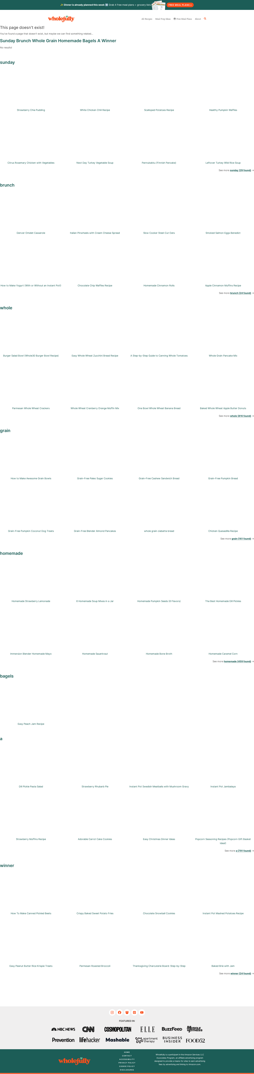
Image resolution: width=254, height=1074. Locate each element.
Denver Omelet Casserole (31, 233)
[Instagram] (112, 1012)
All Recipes (147, 19)
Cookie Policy (127, 1066)
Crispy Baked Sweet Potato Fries (95, 913)
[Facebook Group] (127, 1012)
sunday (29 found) (240, 170)
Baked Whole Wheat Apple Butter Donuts (223, 408)
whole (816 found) (240, 416)
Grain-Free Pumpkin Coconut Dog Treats (31, 531)
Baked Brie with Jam (223, 966)
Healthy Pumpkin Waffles (223, 110)
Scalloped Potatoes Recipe (159, 110)
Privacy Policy (127, 1063)
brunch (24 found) (240, 293)
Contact (127, 1056)
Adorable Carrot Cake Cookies (95, 839)
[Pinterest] (134, 1012)
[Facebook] (119, 1012)
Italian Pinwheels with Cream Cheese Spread (95, 233)
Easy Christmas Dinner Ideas (159, 839)
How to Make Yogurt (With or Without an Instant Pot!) (31, 285)
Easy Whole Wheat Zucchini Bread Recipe (95, 355)
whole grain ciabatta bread (159, 531)
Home (127, 1052)
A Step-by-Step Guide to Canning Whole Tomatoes (159, 355)
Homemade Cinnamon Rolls (159, 285)
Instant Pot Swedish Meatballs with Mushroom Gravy (159, 786)
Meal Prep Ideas (163, 19)
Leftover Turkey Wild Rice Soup (223, 162)
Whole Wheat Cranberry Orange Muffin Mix (95, 408)
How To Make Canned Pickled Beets (31, 913)
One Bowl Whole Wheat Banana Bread (159, 408)
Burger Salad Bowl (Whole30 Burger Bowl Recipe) (31, 355)
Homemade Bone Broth (159, 653)
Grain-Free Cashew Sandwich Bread (159, 478)
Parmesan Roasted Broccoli (95, 966)
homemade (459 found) (237, 661)
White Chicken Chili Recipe (95, 110)
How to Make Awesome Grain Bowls (31, 478)
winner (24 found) (240, 973)
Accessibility (127, 1059)
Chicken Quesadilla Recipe (223, 531)
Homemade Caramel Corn (223, 653)
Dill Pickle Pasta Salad (31, 786)
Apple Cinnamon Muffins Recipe (223, 285)
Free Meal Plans (184, 19)
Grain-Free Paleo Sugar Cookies (95, 478)
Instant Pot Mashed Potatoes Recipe (223, 913)
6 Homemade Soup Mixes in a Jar (95, 601)
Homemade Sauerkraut (95, 653)
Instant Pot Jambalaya (223, 786)
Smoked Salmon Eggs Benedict (223, 233)
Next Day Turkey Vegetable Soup (94, 162)
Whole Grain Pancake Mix (223, 355)
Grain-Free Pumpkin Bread (223, 478)
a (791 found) (243, 850)
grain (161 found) (241, 538)
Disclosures (127, 1070)
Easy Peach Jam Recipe (31, 724)
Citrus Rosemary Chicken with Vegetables (31, 162)
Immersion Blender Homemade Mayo (31, 653)
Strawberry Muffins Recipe (31, 839)
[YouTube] (142, 1012)
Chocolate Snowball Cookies (159, 913)
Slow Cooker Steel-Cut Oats (159, 233)
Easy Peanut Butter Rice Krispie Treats (31, 966)
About (198, 19)
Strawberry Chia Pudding (31, 110)
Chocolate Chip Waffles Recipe (95, 285)
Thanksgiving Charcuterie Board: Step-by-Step (159, 966)
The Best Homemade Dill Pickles (223, 601)
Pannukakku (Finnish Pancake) (159, 162)
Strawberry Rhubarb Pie (95, 786)
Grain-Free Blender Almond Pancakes (95, 531)
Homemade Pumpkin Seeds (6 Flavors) (159, 601)
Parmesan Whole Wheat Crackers (31, 408)
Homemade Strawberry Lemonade (31, 601)
